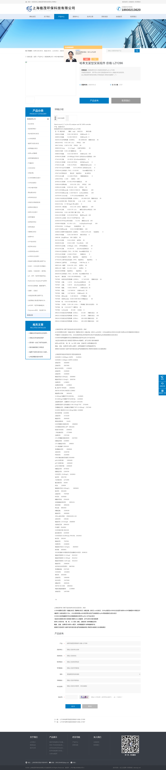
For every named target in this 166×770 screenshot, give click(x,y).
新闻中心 (76, 16)
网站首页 (32, 16)
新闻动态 (33, 745)
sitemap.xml (137, 767)
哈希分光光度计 (33, 212)
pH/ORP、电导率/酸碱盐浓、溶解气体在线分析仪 (39, 305)
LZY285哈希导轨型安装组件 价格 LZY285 (72, 719)
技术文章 (90, 16)
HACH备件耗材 (58, 56)
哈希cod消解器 (32, 153)
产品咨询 (94, 100)
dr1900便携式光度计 (34, 178)
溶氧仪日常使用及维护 (36, 338)
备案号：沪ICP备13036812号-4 (74, 767)
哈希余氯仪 (31, 227)
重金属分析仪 (32, 192)
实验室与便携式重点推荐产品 (37, 261)
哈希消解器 (31, 217)
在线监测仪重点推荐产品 (35, 295)
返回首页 (125, 2)
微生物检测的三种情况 (36, 347)
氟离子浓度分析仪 (33, 143)
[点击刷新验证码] (84, 697)
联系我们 (138, 2)
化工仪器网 (123, 767)
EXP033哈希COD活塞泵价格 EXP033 (57, 751)
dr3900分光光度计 (33, 256)
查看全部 (30, 315)
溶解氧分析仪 (32, 232)
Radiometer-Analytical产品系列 (37, 281)
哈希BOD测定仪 (33, 207)
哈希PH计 (31, 236)
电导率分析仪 (32, 246)
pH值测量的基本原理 (36, 356)
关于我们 (47, 16)
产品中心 (61, 16)
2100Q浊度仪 (32, 182)
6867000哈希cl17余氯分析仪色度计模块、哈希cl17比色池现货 (57, 742)
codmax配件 (53, 753)
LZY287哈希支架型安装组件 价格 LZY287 (72, 722)
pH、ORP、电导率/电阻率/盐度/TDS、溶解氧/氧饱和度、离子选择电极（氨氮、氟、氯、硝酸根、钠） (39, 276)
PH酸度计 (31, 163)
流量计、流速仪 (33, 290)
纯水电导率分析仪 (33, 133)
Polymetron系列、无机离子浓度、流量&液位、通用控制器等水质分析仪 (39, 310)
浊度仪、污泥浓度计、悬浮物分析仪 (39, 271)
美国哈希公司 (49, 56)
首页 (35, 56)
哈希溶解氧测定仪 (33, 158)
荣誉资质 (105, 16)
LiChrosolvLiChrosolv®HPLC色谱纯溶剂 (57, 748)
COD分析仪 (31, 168)
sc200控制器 (32, 138)
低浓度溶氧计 (32, 128)
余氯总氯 (31, 173)
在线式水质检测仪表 (34, 202)
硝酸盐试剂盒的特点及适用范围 (39, 333)
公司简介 (33, 742)
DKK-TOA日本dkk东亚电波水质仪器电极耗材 (57, 745)
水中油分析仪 (32, 241)
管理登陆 (130, 767)
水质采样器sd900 (33, 251)
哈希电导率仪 (32, 222)
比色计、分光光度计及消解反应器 (38, 266)
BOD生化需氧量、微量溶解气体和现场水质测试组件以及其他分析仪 (39, 285)
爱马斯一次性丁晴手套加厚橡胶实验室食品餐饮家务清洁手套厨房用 (39, 342)
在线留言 (131, 2)
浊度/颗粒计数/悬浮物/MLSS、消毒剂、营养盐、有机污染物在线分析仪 (39, 300)
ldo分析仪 (31, 124)
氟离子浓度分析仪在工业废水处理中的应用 (39, 352)
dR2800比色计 (32, 197)
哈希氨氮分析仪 (33, 148)
